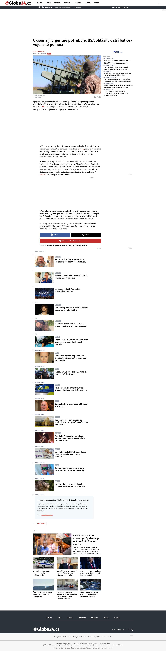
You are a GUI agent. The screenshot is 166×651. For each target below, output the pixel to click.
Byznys (57, 3)
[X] (98, 97)
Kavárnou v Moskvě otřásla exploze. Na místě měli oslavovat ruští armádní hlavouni (67, 595)
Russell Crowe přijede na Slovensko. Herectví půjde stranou (70, 373)
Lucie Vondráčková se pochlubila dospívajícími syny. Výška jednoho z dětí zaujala (70, 358)
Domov (40, 3)
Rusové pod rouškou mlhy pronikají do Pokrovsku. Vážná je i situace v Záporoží (117, 80)
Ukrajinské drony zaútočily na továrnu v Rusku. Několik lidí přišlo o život (117, 74)
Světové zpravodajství (45, 7)
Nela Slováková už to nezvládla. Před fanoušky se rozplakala (71, 276)
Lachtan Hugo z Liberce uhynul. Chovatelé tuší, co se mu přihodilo (70, 485)
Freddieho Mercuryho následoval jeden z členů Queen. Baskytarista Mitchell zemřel (70, 438)
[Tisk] (100, 97)
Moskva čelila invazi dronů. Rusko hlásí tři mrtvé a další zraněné (117, 62)
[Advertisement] (70, 128)
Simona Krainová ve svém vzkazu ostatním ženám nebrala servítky (69, 469)
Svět (49, 3)
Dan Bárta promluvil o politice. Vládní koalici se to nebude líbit (71, 309)
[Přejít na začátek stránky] (131, 637)
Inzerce (85, 637)
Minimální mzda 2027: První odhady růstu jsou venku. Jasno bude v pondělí (70, 454)
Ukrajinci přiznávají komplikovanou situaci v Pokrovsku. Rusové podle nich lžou (118, 86)
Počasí (97, 3)
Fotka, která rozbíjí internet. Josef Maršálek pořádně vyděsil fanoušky (70, 260)
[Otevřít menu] (159, 3)
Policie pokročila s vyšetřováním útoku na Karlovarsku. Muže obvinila (71, 389)
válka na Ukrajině (61, 245)
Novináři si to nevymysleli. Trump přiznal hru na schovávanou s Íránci (67, 573)
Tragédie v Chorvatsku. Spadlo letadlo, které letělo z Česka (42, 573)
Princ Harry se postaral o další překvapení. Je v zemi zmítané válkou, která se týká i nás (117, 93)
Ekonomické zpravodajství (63, 7)
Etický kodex (58, 637)
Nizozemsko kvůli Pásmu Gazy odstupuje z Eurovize (68, 290)
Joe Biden (84, 245)
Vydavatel (79, 637)
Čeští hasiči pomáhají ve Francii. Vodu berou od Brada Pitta (42, 594)
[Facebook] (95, 97)
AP (43, 107)
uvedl (81, 149)
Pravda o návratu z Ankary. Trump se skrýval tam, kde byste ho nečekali (90, 573)
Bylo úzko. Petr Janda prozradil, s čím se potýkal (71, 405)
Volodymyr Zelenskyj (74, 245)
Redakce (66, 637)
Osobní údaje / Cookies (95, 637)
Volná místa (108, 637)
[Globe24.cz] (18, 3)
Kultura (78, 3)
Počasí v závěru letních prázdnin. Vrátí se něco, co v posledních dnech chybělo (71, 342)
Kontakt (72, 637)
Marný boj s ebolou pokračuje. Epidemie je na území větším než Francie (85, 540)
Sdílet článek (118, 52)
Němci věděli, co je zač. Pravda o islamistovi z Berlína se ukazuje (89, 594)
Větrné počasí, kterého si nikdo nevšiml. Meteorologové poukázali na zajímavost (71, 422)
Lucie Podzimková (38, 51)
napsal (42, 174)
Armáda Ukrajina (50, 245)
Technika (67, 3)
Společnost (77, 7)
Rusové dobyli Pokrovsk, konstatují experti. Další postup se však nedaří (116, 68)
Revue (87, 3)
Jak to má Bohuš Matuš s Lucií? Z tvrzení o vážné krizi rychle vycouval (71, 325)
